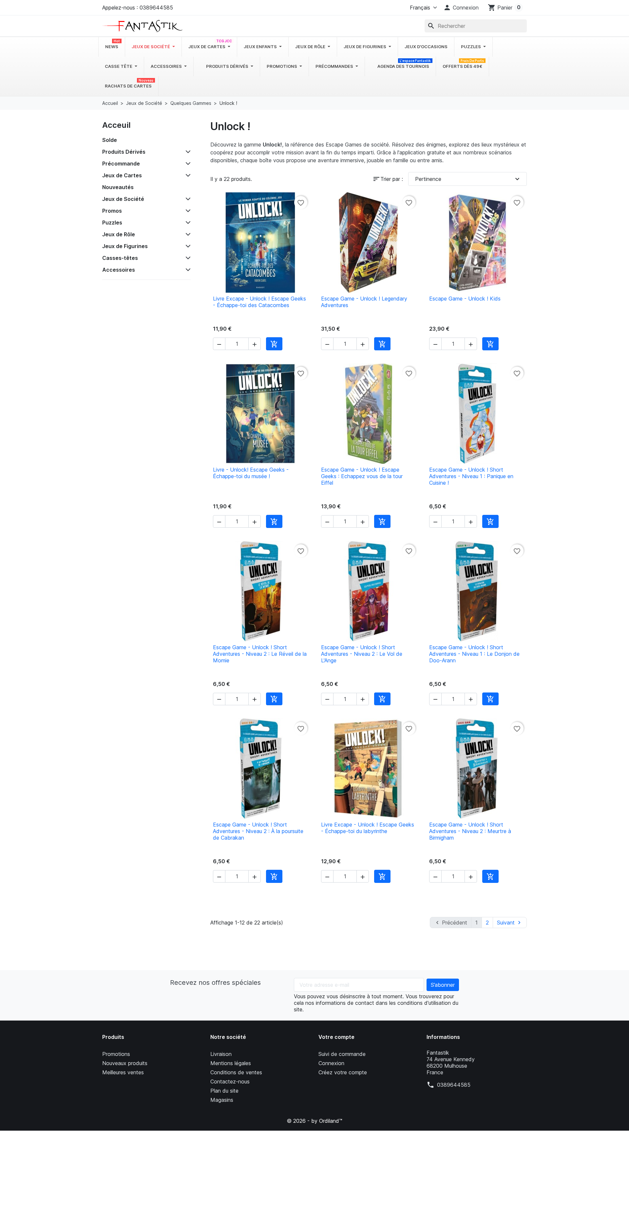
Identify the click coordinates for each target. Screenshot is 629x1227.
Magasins (221, 1100)
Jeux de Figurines (125, 246)
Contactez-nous (230, 1081)
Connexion (331, 1063)
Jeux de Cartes (122, 175)
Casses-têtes (120, 258)
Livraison (221, 1054)
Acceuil (116, 125)
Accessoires (118, 269)
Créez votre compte (342, 1072)
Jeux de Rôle (118, 234)
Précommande (121, 163)
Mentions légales (230, 1063)
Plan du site (224, 1090)
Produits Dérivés (123, 151)
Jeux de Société (123, 199)
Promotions (116, 1054)
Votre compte (336, 1037)
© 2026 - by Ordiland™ (314, 1121)
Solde (109, 140)
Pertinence (468, 179)
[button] (461, 7)
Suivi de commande (342, 1054)
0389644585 (453, 1084)
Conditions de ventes (236, 1072)
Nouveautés (118, 187)
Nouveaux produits (124, 1063)
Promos (112, 210)
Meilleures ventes (123, 1072)
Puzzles (112, 222)
